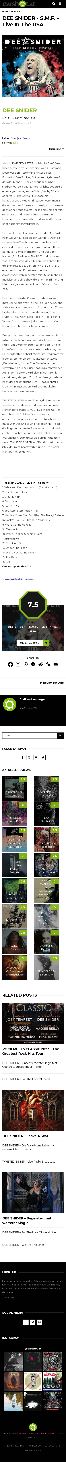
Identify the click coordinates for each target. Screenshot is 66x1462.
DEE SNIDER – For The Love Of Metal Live (29, 1232)
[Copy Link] (48, 664)
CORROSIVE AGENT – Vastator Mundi (46, 869)
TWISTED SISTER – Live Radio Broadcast (28, 1161)
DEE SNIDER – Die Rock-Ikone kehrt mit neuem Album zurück (28, 1147)
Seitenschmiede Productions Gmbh (34, 1433)
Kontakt (20, 1445)
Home (5, 11)
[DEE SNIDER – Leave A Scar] (33, 1110)
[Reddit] (40, 664)
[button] (13, 1361)
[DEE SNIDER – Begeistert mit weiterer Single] (33, 1192)
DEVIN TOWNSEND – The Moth (46, 946)
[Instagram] (18, 664)
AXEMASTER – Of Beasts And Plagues (14, 971)
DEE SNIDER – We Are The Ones (23, 1245)
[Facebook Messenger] (33, 664)
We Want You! (33, 1450)
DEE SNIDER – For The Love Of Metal (26, 1079)
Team (9, 1445)
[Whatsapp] (25, 664)
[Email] (55, 664)
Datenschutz (52, 1445)
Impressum (35, 1445)
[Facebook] (10, 664)
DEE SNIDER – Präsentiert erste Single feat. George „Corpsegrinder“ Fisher (30, 1064)
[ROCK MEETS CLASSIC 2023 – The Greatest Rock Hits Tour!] (33, 1023)
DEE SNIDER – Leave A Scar (25, 1136)
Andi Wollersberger (33, 699)
